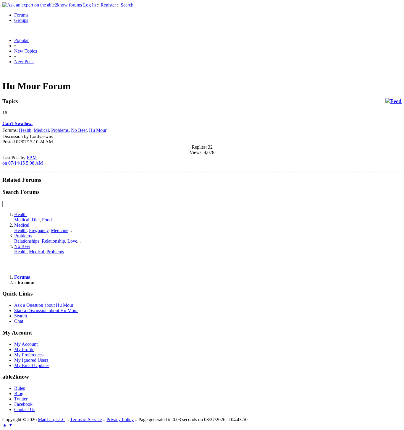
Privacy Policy (120, 419)
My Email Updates (31, 365)
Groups (21, 20)
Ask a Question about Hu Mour (43, 305)
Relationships (26, 241)
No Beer (79, 130)
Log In (89, 4)
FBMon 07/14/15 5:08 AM (22, 160)
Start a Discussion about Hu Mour (46, 310)
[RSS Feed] (393, 101)
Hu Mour (97, 130)
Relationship (53, 241)
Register (108, 4)
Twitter (21, 398)
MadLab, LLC (51, 419)
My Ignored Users (31, 360)
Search (127, 4)
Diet (36, 219)
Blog (18, 393)
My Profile (24, 349)
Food (47, 219)
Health (25, 130)
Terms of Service (86, 419)
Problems (60, 130)
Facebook (23, 404)
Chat (18, 321)
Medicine (59, 230)
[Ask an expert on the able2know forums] (42, 4)
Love (72, 241)
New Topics (25, 50)
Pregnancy (39, 230)
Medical (41, 130)
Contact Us (24, 409)
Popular (21, 40)
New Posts (24, 61)
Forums (21, 14)
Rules (19, 388)
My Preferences (28, 354)
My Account (26, 344)
